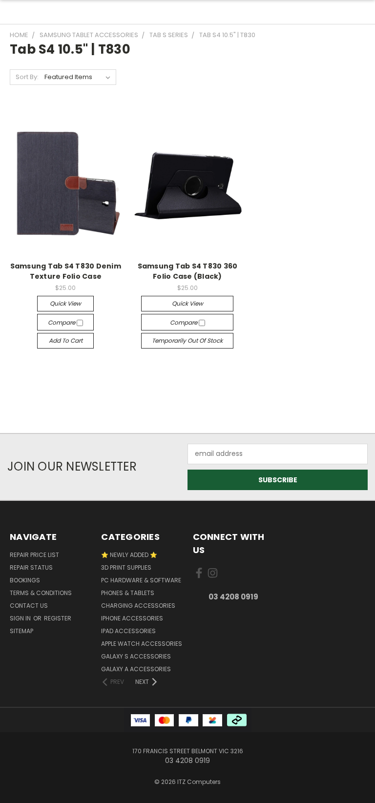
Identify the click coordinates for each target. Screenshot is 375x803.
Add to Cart (66, 340)
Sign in (21, 618)
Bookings (25, 580)
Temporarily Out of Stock (187, 340)
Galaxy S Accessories (136, 656)
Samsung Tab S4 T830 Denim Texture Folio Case (65, 271)
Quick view (65, 303)
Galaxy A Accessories (136, 669)
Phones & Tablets (127, 593)
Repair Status (31, 567)
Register (57, 618)
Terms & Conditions (41, 593)
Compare (62, 322)
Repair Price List (34, 555)
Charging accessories (138, 605)
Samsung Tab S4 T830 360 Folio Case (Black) (188, 271)
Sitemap (21, 631)
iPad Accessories (128, 631)
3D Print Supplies (126, 567)
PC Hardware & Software (141, 580)
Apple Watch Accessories (141, 643)
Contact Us (29, 605)
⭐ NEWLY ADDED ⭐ (129, 555)
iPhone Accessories (132, 618)
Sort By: (27, 77)
